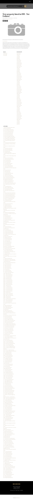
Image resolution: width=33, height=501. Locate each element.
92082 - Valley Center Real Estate (8, 295)
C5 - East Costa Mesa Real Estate (8, 329)
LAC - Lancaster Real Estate (7, 367)
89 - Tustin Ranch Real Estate (7, 271)
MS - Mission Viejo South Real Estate (8, 391)
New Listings (5, 54)
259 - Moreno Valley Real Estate (8, 165)
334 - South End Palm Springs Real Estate (9, 196)
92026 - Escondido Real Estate (7, 281)
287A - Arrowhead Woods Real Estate (8, 177)
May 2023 (18, 96)
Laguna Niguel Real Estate (7, 368)
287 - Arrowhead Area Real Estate (8, 176)
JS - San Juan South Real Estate (7, 365)
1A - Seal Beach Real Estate (7, 152)
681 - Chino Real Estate (6, 240)
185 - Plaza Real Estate (6, 151)
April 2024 (18, 84)
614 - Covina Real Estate (6, 216)
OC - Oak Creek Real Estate (7, 407)
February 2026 (19, 60)
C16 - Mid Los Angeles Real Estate (8, 319)
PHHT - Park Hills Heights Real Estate (8, 415)
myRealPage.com (18, 497)
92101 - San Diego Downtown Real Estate (9, 298)
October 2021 (19, 117)
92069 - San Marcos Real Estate (8, 293)
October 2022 (19, 104)
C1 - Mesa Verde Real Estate (7, 317)
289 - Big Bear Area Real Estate (8, 179)
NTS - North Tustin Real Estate (7, 404)
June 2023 (18, 95)
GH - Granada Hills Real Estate (7, 360)
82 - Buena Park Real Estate (7, 264)
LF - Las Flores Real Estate (7, 370)
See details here (5, 41)
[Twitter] (15, 484)
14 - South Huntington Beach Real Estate (9, 137)
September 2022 (19, 105)
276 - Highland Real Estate (7, 174)
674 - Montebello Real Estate (7, 238)
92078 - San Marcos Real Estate (8, 294)
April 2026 (18, 58)
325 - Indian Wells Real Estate (7, 189)
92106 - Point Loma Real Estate (8, 299)
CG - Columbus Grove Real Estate (8, 333)
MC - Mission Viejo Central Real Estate (9, 388)
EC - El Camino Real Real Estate (8, 356)
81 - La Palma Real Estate (7, 263)
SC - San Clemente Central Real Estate (9, 438)
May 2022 (18, 109)
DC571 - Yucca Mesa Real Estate (8, 344)
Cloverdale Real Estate (6, 334)
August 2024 (18, 80)
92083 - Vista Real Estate (7, 296)
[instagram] (16, 484)
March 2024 (18, 85)
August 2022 (18, 106)
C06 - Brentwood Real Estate (7, 316)
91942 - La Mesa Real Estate (7, 276)
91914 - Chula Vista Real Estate (7, 275)
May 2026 (18, 57)
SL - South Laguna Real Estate (7, 444)
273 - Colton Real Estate (6, 172)
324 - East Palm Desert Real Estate (8, 188)
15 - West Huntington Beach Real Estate (9, 139)
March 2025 (18, 72)
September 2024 (19, 79)
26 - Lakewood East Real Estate (8, 166)
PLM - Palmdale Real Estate (7, 416)
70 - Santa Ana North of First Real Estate (9, 251)
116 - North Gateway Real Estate (8, 132)
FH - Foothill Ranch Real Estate (7, 358)
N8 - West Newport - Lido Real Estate (9, 396)
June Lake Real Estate (6, 366)
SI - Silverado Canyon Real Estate (8, 442)
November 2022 (19, 103)
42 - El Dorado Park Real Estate (8, 203)
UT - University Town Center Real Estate (9, 466)
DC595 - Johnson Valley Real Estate (8, 345)
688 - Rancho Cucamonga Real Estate (8, 246)
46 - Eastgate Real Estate (7, 204)
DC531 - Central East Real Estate (8, 341)
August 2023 (18, 93)
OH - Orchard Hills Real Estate (7, 408)
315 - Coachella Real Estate (7, 186)
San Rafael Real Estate (6, 437)
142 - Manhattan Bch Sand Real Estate (9, 138)
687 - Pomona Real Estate (7, 245)
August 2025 (18, 67)
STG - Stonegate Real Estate (7, 452)
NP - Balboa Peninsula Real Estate (8, 402)
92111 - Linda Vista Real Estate (7, 300)
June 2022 (18, 108)
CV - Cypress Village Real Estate (8, 336)
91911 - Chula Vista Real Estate (7, 274)
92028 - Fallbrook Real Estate (7, 283)
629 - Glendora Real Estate (7, 226)
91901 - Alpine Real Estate (7, 273)
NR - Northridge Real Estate (7, 403)
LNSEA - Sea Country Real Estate (8, 376)
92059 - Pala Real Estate (6, 292)
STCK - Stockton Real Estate (7, 451)
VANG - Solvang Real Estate (7, 468)
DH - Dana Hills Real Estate (7, 353)
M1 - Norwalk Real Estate (7, 383)
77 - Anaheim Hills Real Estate (7, 258)
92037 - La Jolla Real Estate (7, 286)
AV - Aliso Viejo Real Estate (7, 308)
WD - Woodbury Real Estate (7, 473)
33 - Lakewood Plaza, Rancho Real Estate (9, 192)
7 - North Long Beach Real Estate (8, 250)
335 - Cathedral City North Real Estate (9, 197)
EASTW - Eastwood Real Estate (8, 355)
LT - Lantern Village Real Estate (7, 380)
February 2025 (19, 73)
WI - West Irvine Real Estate (7, 475)
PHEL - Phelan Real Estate (7, 414)
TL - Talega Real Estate (6, 463)
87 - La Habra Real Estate (7, 270)
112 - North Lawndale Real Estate (8, 131)
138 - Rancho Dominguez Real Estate (8, 136)
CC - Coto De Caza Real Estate (7, 331)
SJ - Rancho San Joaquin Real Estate (8, 443)
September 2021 (19, 118)
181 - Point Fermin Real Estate (7, 149)
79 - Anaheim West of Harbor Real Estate (9, 260)
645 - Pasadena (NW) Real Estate (8, 232)
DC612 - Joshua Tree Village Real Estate (9, 346)
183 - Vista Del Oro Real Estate (7, 150)
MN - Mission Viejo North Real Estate (8, 390)
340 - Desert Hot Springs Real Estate (8, 198)
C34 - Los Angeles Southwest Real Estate (9, 323)
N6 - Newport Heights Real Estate (8, 393)
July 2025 (18, 68)
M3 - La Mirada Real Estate (7, 384)
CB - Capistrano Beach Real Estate (8, 330)
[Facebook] (13, 484)
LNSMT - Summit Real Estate (7, 378)
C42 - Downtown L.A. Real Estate (8, 328)
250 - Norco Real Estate (6, 162)
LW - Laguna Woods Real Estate (8, 382)
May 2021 (18, 122)
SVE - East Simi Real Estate (7, 455)
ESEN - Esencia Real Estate (7, 357)
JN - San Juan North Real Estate (8, 364)
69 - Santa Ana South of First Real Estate (9, 248)
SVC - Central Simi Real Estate (7, 454)
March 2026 (18, 59)
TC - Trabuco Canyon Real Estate (8, 462)
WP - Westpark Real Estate (7, 476)
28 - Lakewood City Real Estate (8, 175)
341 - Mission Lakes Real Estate (8, 199)
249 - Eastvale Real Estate (7, 161)
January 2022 (19, 114)
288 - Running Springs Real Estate (8, 178)
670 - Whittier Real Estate (7, 237)
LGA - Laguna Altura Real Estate (8, 371)
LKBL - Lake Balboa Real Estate (8, 372)
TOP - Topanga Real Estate (7, 464)
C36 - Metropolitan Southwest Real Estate (9, 324)
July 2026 (18, 55)
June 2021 (18, 121)
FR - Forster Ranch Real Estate (7, 359)
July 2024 (18, 81)
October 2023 (19, 91)
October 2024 (19, 78)
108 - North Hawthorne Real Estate (8, 130)
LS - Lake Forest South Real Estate (8, 379)
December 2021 (19, 115)
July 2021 (18, 120)
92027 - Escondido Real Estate (7, 282)
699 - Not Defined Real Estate (7, 249)
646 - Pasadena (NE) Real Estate (8, 233)
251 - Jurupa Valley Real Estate (7, 163)
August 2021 (18, 119)
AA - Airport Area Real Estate (7, 305)
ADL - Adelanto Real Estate (7, 306)
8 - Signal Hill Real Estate (6, 261)
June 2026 (18, 56)
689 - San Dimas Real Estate (7, 247)
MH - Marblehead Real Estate (7, 389)
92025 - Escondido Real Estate (7, 280)
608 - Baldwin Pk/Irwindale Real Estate (9, 212)
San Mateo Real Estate (6, 436)
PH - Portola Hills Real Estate (7, 413)
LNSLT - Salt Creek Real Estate (7, 377)
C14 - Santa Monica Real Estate (8, 318)
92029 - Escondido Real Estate (7, 284)
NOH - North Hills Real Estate (7, 401)
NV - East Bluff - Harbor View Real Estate (9, 405)
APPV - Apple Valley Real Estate (8, 307)
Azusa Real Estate (6, 309)
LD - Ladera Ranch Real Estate (7, 369)
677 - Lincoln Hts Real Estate (7, 239)
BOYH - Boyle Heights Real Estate (8, 311)
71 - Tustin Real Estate (6, 252)
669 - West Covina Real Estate (7, 236)
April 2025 (18, 71)
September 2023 (19, 92)
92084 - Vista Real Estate (7, 297)
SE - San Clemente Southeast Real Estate (9, 439)
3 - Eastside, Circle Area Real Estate (8, 180)
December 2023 (19, 89)
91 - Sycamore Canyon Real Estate (8, 272)
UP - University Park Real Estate (8, 465)
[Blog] (19, 484)
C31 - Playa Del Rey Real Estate (8, 322)
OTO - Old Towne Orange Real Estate (8, 412)
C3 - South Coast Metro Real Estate (8, 321)
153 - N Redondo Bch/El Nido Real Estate (9, 142)
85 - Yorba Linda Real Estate (7, 268)
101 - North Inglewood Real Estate (8, 129)
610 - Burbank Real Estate (7, 215)
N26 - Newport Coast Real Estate (8, 392)
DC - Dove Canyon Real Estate (7, 340)
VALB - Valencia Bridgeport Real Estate (9, 467)
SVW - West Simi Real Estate (7, 456)
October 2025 (19, 65)
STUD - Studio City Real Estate (7, 453)
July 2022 (18, 107)
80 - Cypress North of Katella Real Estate (9, 262)
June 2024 (18, 82)
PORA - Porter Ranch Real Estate (8, 417)
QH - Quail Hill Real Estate (7, 419)
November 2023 (19, 90)
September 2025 (19, 66)
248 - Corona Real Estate (7, 160)
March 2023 (18, 98)
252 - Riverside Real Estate (7, 164)
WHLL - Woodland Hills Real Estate (8, 474)
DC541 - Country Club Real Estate (8, 342)
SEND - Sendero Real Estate (7, 440)
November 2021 (19, 116)
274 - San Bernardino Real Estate (8, 173)
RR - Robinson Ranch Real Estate (8, 432)
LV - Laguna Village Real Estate (7, 381)
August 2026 (18, 54)
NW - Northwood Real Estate (7, 406)
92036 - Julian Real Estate (7, 285)
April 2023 (18, 97)
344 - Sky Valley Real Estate (7, 200)
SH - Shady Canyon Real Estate (7, 441)
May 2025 (18, 70)
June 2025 (18, 69)
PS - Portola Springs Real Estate (8, 418)
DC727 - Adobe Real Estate (7, 352)
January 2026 (19, 61)
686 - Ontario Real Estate (7, 244)
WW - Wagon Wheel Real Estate (8, 477)
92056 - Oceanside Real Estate (7, 288)
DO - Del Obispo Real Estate (7, 354)
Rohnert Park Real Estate (7, 429)
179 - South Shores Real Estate (7, 148)
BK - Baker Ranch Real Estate (7, 310)
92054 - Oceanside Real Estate (7, 287)
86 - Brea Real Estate (6, 269)
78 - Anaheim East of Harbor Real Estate (9, 259)
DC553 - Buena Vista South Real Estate (9, 343)
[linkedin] (18, 484)
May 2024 (18, 83)
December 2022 (19, 102)
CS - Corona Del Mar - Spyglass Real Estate (9, 335)
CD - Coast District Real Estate (7, 332)
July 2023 (18, 94)
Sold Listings (5, 55)
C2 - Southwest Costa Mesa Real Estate (9, 320)
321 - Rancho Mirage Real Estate (8, 187)
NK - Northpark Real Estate (7, 400)
